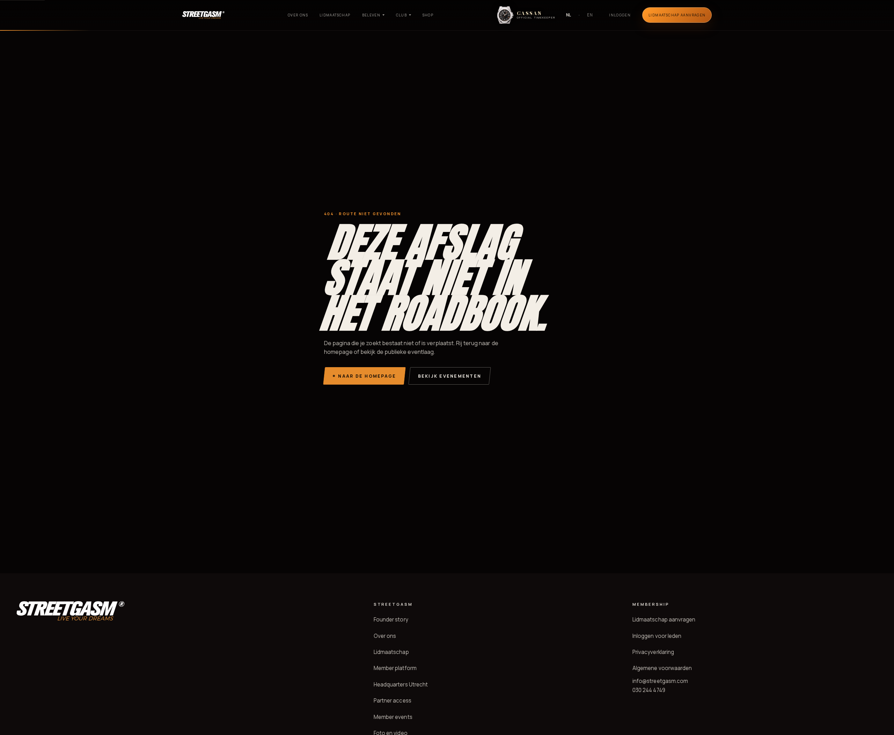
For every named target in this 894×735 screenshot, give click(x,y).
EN (590, 14)
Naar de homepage (367, 376)
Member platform (395, 668)
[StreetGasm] (70, 610)
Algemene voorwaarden (662, 668)
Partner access (392, 700)
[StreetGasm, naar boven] (203, 15)
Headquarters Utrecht (401, 684)
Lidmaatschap (335, 15)
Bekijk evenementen (449, 376)
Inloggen (620, 15)
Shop (428, 15)
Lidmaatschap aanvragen (664, 619)
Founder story (391, 619)
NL (569, 14)
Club (401, 15)
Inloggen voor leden (657, 636)
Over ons (298, 15)
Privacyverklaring (653, 652)
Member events (393, 717)
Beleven (371, 15)
